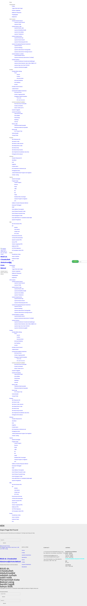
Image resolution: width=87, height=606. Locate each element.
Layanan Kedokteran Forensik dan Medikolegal (24, 61)
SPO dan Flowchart (21, 100)
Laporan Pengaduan (16, 219)
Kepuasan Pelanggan (16, 205)
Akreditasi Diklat (20, 78)
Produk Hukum (15, 166)
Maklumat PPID (15, 246)
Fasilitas (11, 69)
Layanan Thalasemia (18, 34)
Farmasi (16, 121)
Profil (15, 73)
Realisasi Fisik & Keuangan (20, 196)
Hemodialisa (17, 115)
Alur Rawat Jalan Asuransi (17, 143)
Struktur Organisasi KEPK (19, 94)
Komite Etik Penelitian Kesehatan (19, 90)
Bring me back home (5, 546)
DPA (15, 200)
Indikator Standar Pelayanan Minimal (20, 203)
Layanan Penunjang (16, 112)
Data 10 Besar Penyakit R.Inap (18, 213)
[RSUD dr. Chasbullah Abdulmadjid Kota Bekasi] (5, 251)
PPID (10, 222)
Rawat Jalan (15, 123)
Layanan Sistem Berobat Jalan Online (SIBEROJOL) (25, 63)
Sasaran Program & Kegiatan (20, 198)
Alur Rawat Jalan (15, 141)
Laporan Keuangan (16, 178)
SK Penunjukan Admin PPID (17, 250)
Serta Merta (17, 229)
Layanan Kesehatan (26, 555)
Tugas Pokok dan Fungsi (17, 8)
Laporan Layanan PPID (17, 239)
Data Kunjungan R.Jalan (17, 215)
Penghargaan (15, 14)
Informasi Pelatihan (18, 80)
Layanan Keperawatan (17, 36)
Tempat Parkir (15, 135)
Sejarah (18, 74)
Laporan (11, 177)
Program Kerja (15, 181)
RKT (15, 192)
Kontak (15, 84)
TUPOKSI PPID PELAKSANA (17, 237)
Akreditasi (14, 160)
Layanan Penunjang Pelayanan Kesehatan (21, 44)
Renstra (16, 184)
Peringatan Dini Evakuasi (17, 154)
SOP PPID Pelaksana (16, 248)
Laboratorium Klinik (18, 113)
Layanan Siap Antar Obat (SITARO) (22, 65)
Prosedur (11, 137)
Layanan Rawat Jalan (16, 26)
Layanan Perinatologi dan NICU (21, 42)
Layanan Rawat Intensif (19, 39)
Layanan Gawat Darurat (17, 20)
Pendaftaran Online (16, 254)
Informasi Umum (18, 92)
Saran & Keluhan (15, 256)
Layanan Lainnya (15, 59)
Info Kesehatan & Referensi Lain (19, 168)
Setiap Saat (17, 231)
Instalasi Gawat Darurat (17, 86)
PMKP (13, 207)
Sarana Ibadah (15, 133)
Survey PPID (14, 242)
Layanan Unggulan (16, 109)
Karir (13, 162)
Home (10, 2)
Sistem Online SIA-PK (18, 107)
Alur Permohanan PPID (17, 223)
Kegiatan (14, 164)
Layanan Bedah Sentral (19, 55)
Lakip (15, 188)
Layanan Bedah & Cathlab (18, 53)
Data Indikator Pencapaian (18, 209)
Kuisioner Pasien (15, 258)
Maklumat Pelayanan (16, 12)
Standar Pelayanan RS (17, 158)
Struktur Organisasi (16, 10)
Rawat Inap (14, 129)
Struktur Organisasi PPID (17, 244)
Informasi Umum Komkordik (20, 103)
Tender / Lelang (15, 174)
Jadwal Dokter (15, 88)
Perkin (15, 194)
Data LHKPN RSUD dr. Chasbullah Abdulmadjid (22, 217)
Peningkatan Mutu (16, 170)
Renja (15, 186)
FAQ (13, 260)
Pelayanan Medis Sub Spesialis (21, 127)
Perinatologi (17, 117)
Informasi (11, 156)
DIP (12, 225)
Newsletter (24, 557)
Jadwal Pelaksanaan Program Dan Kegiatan (21, 172)
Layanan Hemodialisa (19, 32)
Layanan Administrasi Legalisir (20, 67)
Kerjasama (14, 16)
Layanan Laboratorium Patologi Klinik (22, 49)
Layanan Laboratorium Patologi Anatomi (23, 51)
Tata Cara (19, 98)
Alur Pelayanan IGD (16, 139)
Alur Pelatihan (17, 82)
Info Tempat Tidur (18, 131)
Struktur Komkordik (18, 105)
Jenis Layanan (12, 19)
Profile (13, 6)
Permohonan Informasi (17, 235)
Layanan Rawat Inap (18, 37)
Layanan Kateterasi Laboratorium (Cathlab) (24, 57)
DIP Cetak (16, 233)
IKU (15, 190)
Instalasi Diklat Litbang (17, 71)
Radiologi (16, 119)
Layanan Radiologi (18, 47)
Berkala (16, 227)
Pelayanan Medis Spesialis (20, 125)
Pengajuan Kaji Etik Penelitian (20, 96)
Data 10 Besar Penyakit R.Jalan (18, 211)
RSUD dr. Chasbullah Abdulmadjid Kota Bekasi (6, 262)
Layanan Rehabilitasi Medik (20, 30)
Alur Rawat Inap (15, 147)
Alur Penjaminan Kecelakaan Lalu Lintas (20, 152)
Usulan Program (17, 182)
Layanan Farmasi (18, 45)
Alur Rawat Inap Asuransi (17, 149)
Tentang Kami (12, 4)
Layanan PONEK (17, 24)
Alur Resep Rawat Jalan (17, 145)
